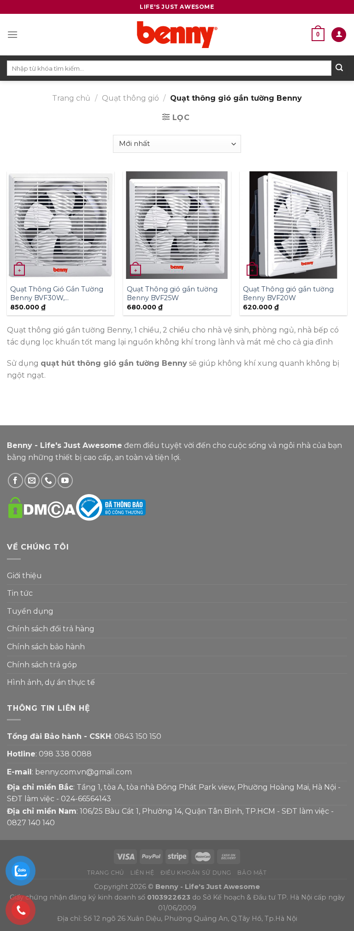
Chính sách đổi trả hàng (50, 628)
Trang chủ (71, 98)
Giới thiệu (24, 575)
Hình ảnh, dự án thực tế (51, 682)
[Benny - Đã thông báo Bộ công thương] (111, 506)
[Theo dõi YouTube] (65, 480)
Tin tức (20, 593)
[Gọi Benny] (48, 480)
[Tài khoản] (338, 34)
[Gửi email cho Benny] (32, 480)
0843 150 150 (137, 736)
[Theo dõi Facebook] (15, 480)
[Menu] (12, 34)
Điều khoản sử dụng (195, 872)
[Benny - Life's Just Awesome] (177, 34)
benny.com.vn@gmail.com (83, 772)
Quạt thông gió (130, 98)
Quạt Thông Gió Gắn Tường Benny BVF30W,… (56, 293)
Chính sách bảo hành (46, 646)
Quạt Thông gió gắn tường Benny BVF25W (172, 293)
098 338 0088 (65, 754)
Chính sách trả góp (42, 664)
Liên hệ (142, 872)
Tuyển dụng (30, 611)
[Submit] (339, 68)
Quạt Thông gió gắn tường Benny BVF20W (288, 293)
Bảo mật (251, 872)
